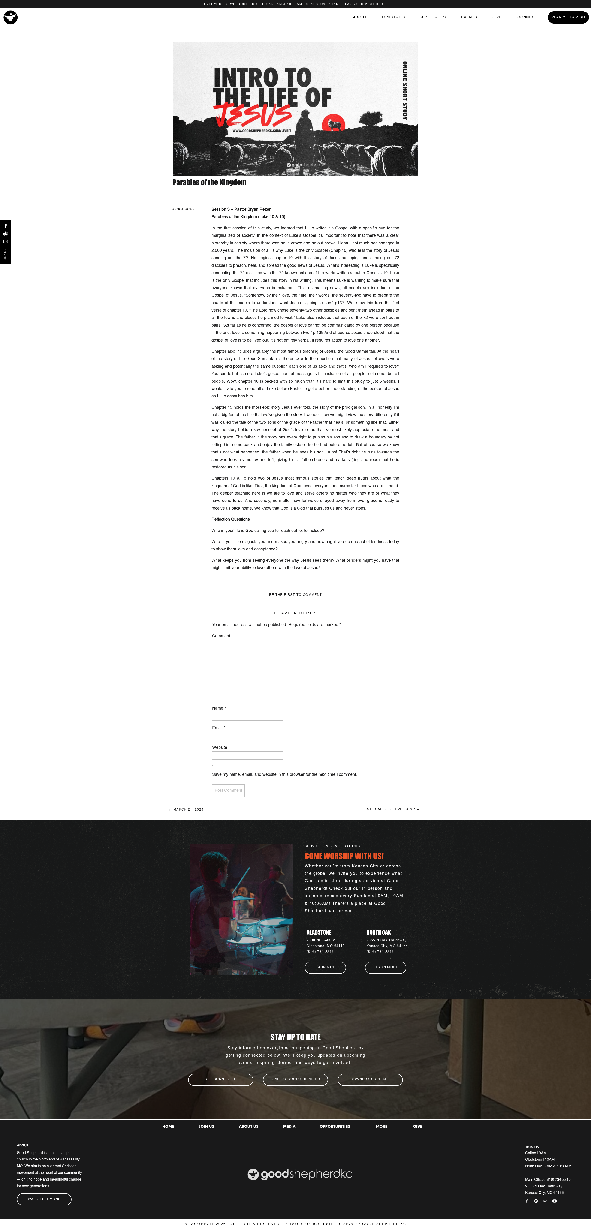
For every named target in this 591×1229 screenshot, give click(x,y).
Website (219, 748)
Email (218, 728)
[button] (433, 17)
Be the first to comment (295, 595)
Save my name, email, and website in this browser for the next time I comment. (284, 775)
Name (219, 708)
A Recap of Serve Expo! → (393, 809)
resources (183, 209)
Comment (222, 636)
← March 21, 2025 (186, 809)
